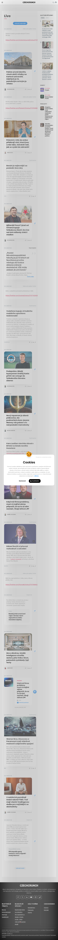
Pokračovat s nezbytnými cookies (43, 457)
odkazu (36, 476)
